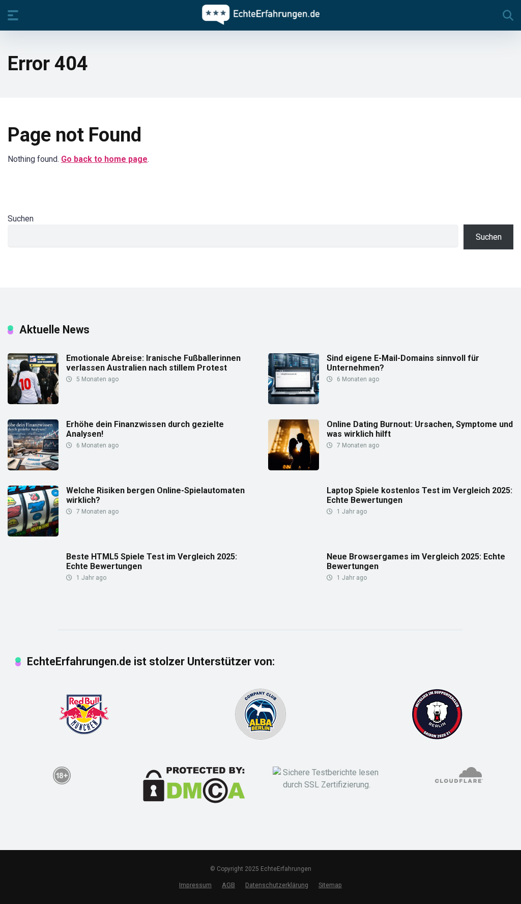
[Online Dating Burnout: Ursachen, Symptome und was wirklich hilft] (293, 467)
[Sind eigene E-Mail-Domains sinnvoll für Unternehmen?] (293, 401)
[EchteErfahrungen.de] (261, 15)
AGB (228, 885)
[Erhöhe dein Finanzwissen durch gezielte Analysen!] (33, 467)
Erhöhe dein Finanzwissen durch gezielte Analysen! (145, 429)
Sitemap (330, 885)
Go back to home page (104, 159)
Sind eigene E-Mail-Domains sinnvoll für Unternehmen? (403, 363)
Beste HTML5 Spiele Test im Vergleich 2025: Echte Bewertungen (151, 561)
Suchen (21, 218)
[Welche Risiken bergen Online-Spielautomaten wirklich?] (33, 534)
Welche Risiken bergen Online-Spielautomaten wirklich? (155, 495)
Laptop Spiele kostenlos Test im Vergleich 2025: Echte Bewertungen (419, 495)
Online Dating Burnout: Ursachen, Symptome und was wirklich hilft (420, 429)
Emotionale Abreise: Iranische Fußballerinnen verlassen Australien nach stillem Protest (153, 363)
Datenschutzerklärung (276, 885)
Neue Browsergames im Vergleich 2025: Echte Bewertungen (416, 561)
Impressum (195, 885)
